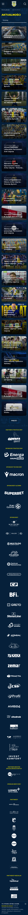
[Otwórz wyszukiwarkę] (24, 4)
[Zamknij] (25, 904)
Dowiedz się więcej (7, 906)
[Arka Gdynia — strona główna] (14, 4)
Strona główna (5, 10)
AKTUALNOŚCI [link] (16, 10)
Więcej (14, 420)
